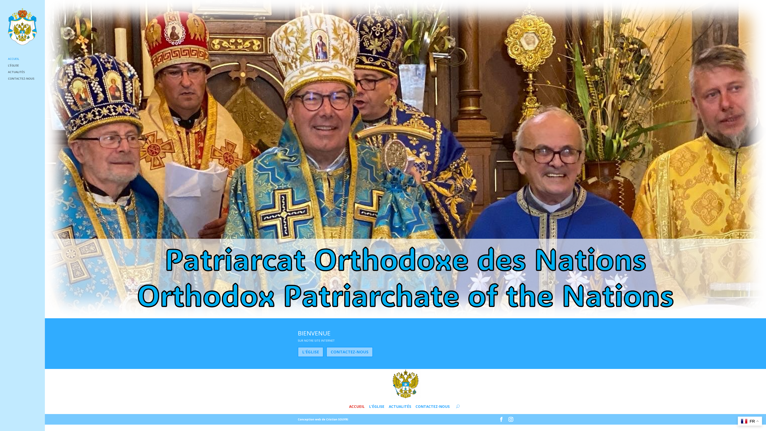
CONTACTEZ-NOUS (21, 78)
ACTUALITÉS (16, 72)
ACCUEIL (13, 59)
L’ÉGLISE (13, 65)
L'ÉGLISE (310, 352)
